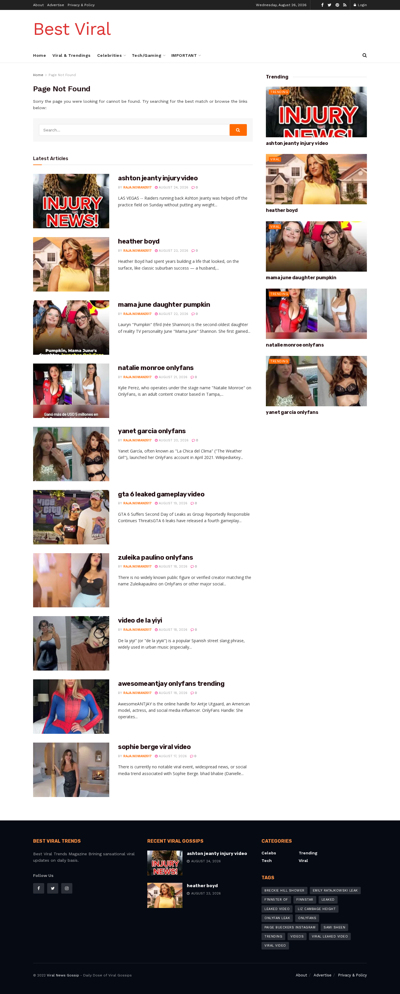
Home (39, 55)
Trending (279, 92)
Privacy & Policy (81, 5)
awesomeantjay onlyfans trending (171, 684)
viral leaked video (330, 936)
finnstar (304, 900)
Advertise (55, 5)
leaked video (277, 909)
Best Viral (72, 29)
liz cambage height (317, 909)
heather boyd (139, 241)
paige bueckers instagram (289, 927)
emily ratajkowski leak (335, 890)
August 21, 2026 (172, 377)
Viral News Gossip (63, 975)
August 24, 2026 (173, 187)
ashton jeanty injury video (158, 178)
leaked (328, 900)
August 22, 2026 (173, 314)
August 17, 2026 (172, 756)
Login (362, 5)
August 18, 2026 (172, 566)
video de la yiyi (140, 620)
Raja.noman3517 (137, 187)
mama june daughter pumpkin (164, 305)
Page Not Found (62, 75)
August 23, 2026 (173, 251)
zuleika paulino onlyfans (155, 557)
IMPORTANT (184, 55)
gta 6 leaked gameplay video (161, 494)
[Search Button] (238, 130)
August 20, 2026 (173, 440)
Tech (266, 860)
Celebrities (109, 55)
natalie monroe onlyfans (156, 368)
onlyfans (307, 918)
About (38, 5)
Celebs (268, 853)
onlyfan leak (277, 918)
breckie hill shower (284, 890)
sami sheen (334, 927)
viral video (275, 945)
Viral (275, 159)
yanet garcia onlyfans (152, 431)
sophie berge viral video (154, 747)
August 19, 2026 (172, 503)
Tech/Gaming (147, 55)
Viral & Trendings (71, 55)
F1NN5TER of (276, 900)
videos (297, 936)
